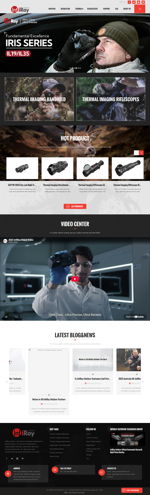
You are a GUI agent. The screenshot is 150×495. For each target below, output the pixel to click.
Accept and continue (105, 238)
